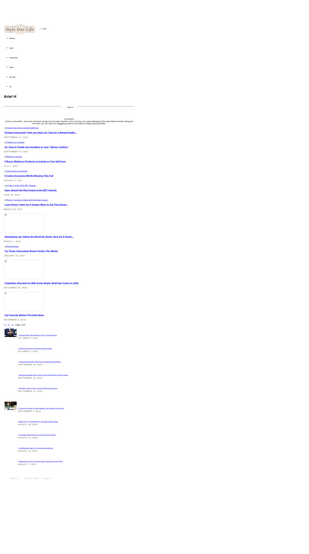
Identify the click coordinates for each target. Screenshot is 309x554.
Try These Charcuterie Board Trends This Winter (31, 251)
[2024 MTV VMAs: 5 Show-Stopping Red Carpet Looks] (10, 336)
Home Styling (13, 57)
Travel (11, 48)
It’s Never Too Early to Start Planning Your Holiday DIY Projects (41, 408)
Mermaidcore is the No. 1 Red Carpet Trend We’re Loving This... (41, 461)
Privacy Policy (31, 478)
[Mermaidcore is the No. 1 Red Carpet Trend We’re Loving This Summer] (10, 409)
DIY (10, 86)
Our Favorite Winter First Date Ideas (24, 315)
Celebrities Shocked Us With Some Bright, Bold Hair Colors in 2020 (41, 283)
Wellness (12, 38)
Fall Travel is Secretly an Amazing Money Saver (35, 348)
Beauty (11, 67)
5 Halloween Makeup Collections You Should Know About (40, 362)
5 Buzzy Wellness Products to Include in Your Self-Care (35, 161)
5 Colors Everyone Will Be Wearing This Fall (29, 176)
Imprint (47, 478)
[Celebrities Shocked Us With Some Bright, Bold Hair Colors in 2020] (24, 278)
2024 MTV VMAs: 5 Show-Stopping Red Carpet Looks (38, 388)
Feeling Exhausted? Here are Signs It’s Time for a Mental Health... (41, 132)
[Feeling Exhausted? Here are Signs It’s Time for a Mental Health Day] (21, 127)
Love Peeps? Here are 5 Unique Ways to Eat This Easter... (36, 204)
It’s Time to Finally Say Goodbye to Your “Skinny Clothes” (37, 147)
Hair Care (12, 77)
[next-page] (14, 324)
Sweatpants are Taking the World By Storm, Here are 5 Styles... (39, 236)
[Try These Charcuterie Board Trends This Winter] (11, 246)
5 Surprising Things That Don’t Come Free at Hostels (37, 435)
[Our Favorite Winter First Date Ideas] (24, 310)
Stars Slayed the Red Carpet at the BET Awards (31, 190)
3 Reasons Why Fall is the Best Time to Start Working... (38, 335)
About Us (15, 478)
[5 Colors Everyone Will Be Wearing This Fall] (16, 171)
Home (44, 29)
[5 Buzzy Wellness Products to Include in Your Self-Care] (13, 156)
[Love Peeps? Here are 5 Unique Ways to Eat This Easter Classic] (26, 200)
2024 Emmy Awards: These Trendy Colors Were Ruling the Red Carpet (43, 375)
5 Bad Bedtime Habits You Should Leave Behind (36, 448)
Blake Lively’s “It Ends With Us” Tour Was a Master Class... (38, 421)
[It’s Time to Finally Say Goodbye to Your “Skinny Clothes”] (14, 142)
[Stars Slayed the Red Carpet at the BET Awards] (20, 185)
